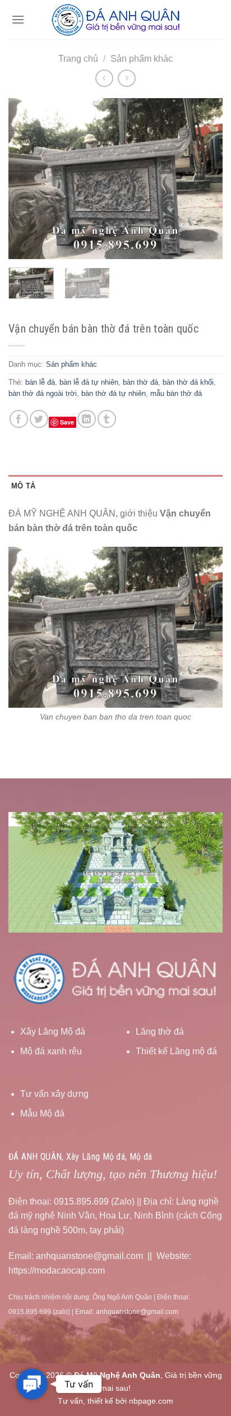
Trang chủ (78, 58)
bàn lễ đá (40, 382)
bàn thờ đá (140, 382)
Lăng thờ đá (160, 1031)
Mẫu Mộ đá (42, 1113)
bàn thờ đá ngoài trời (42, 393)
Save (67, 422)
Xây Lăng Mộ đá (52, 1031)
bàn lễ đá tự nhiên (88, 382)
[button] (31, 1383)
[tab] (115, 486)
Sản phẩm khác (141, 58)
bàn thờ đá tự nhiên (113, 393)
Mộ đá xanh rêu (51, 1051)
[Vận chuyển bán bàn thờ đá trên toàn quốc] (115, 626)
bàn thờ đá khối (188, 382)
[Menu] (17, 19)
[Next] (204, 179)
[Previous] (27, 179)
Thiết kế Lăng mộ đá (176, 1051)
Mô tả (23, 486)
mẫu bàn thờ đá (176, 393)
